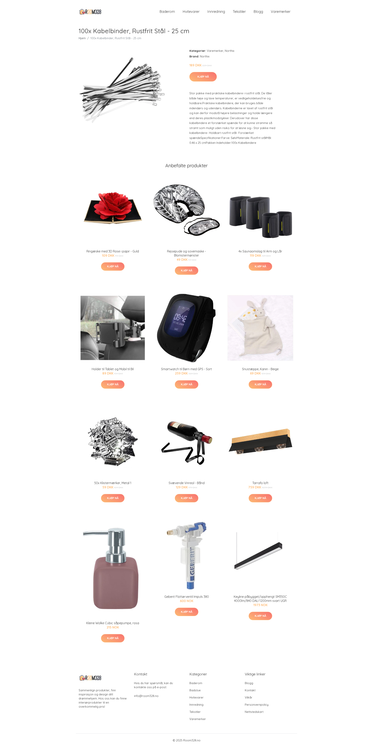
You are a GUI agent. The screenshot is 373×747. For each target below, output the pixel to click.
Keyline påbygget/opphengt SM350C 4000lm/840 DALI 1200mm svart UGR (260, 599)
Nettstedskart (254, 712)
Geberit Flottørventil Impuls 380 (186, 597)
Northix (229, 51)
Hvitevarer (191, 11)
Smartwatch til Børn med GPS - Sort (186, 369)
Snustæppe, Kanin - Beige (260, 369)
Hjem (82, 38)
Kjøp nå (203, 76)
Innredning (216, 11)
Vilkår (248, 697)
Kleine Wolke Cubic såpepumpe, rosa (112, 623)
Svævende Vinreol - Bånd (187, 483)
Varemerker (280, 11)
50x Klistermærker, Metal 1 (112, 483)
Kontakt (250, 690)
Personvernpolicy (256, 704)
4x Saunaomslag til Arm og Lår (260, 251)
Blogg (258, 11)
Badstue (195, 690)
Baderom (167, 11)
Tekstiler (239, 11)
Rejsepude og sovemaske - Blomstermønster (186, 253)
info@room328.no (146, 696)
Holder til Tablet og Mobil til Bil (113, 369)
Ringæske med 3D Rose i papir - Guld (112, 251)
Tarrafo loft (260, 483)
